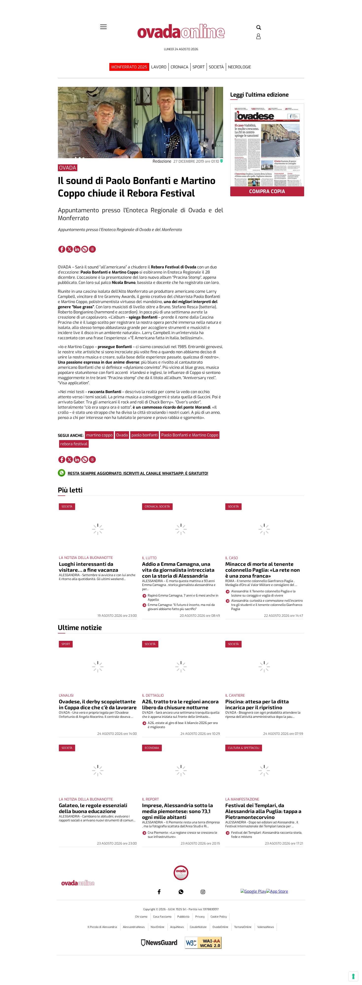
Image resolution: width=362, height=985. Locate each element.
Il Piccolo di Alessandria (103, 927)
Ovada (122, 435)
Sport (199, 67)
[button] (258, 28)
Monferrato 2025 (129, 67)
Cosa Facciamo (162, 917)
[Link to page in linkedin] (77, 249)
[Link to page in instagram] (203, 892)
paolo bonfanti (145, 435)
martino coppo (99, 435)
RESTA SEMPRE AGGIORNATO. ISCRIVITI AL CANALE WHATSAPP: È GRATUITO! (138, 473)
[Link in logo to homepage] (181, 34)
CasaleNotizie (198, 927)
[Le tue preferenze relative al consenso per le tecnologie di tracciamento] (353, 976)
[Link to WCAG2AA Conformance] (201, 943)
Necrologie (239, 67)
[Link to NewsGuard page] (160, 943)
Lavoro (158, 67)
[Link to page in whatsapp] (84, 249)
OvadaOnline (221, 927)
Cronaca (179, 67)
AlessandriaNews (134, 927)
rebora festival (73, 443)
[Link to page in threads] (92, 249)
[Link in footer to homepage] (181, 873)
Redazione (162, 161)
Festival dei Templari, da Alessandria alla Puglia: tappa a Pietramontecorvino (263, 811)
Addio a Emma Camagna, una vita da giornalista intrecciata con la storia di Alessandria (178, 570)
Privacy (200, 917)
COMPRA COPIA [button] (267, 191)
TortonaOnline (243, 927)
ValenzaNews (265, 927)
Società (216, 67)
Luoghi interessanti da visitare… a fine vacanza (88, 567)
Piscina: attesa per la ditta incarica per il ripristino (257, 704)
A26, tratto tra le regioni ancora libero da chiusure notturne (180, 704)
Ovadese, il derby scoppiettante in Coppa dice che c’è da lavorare (98, 704)
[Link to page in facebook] (61, 249)
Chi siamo (141, 917)
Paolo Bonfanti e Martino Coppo (189, 435)
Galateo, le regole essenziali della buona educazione (93, 808)
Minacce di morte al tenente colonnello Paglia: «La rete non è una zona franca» (262, 570)
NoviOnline (158, 927)
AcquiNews (177, 927)
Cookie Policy (219, 917)
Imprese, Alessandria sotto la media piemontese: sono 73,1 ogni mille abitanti (177, 811)
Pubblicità (183, 917)
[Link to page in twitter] (69, 249)
